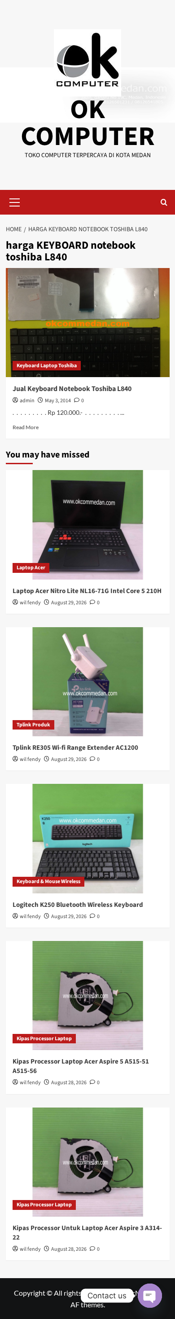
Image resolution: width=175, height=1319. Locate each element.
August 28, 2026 (69, 1082)
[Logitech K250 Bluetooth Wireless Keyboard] (88, 838)
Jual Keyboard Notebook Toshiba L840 (72, 389)
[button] (15, 201)
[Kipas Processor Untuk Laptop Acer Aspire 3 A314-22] (88, 1162)
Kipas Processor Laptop (44, 1038)
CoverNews (134, 1292)
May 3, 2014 (58, 400)
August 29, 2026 (69, 603)
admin (27, 400)
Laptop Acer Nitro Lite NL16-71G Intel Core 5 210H (87, 591)
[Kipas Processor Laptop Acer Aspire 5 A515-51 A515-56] (88, 995)
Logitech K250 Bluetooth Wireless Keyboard (78, 905)
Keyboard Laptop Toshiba (47, 365)
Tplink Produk (33, 725)
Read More (26, 427)
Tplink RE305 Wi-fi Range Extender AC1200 (75, 747)
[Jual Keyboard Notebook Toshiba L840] (88, 322)
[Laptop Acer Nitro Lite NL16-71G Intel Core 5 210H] (88, 524)
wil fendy (30, 603)
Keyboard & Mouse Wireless (48, 881)
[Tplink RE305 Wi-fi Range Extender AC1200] (88, 681)
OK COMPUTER (88, 123)
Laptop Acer (31, 568)
